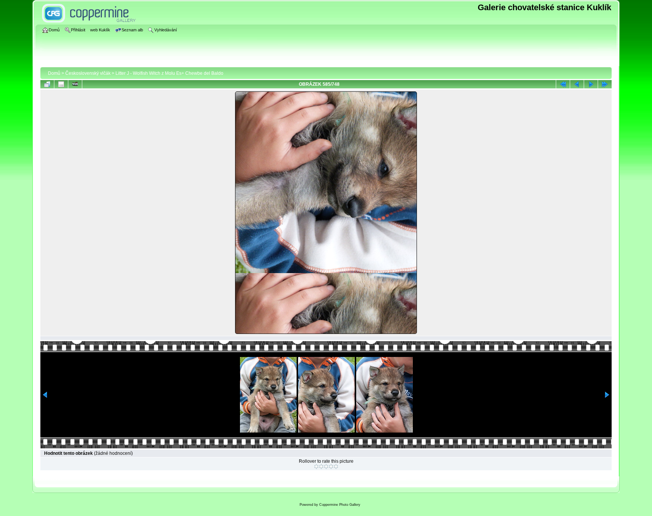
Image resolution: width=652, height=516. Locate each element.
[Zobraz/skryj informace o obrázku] (61, 84)
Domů (54, 73)
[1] (316, 466)
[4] (331, 466)
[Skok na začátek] (563, 84)
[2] (321, 466)
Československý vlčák (88, 73)
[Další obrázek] (591, 84)
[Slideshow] (75, 84)
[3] (326, 466)
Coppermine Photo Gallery (339, 505)
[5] (336, 466)
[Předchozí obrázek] (577, 84)
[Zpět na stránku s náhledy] (47, 84)
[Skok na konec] (605, 84)
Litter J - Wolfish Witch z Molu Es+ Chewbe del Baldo (169, 73)
